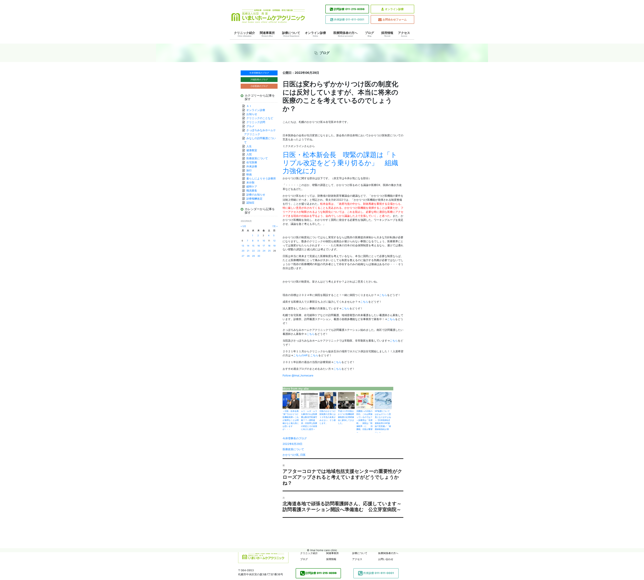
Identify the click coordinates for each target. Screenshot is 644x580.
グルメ (250, 126)
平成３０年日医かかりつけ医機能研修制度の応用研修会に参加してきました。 (346, 417)
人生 (249, 146)
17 (264, 245)
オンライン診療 (394, 9)
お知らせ (251, 114)
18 (269, 245)
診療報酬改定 (254, 198)
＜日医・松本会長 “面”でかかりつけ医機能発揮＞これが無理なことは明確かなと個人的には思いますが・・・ (291, 420)
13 (243, 245)
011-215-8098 (349, 9)
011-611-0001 (349, 19)
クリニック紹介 (244, 34)
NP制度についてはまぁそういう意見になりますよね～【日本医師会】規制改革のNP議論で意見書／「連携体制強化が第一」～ (383, 421)
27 (243, 256)
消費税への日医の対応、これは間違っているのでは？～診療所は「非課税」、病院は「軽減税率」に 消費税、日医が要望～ (364, 421)
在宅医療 (251, 162)
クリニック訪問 (255, 122)
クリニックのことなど (259, 118)
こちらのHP (300, 355)
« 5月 (243, 226)
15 (253, 245)
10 (264, 240)
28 (248, 256)
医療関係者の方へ (345, 34)
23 (258, 251)
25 (269, 251)
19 (274, 245)
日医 (303, 454)
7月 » (275, 226)
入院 (249, 154)
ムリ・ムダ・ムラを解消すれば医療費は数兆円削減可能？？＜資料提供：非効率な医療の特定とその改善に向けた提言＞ (309, 420)
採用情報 (387, 34)
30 (258, 256)
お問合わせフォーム (395, 19)
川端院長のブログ (259, 79)
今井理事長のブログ (295, 438)
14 (248, 245)
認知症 (250, 202)
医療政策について (293, 449)
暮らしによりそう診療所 (261, 178)
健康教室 (251, 150)
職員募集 (251, 190)
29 (253, 256)
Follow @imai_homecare (298, 375)
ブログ (369, 34)
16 (258, 245)
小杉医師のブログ (259, 86)
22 (253, 251)
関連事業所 (267, 34)
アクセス (404, 34)
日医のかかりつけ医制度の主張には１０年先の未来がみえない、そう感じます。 (327, 417)
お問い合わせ (385, 559)
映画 (249, 174)
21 (248, 251)
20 (243, 251)
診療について (291, 34)
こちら (383, 295)
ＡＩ (249, 106)
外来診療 (251, 166)
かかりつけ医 (291, 454)
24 (264, 251)
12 (274, 240)
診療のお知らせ (255, 194)
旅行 (249, 170)
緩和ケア (253, 186)
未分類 (250, 182)
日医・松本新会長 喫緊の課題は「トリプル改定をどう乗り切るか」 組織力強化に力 (340, 163)
